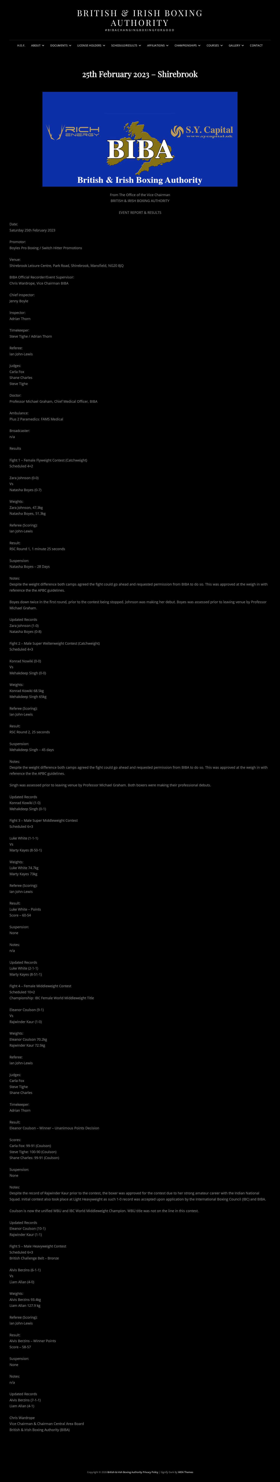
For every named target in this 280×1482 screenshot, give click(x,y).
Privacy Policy (150, 1472)
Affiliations (156, 45)
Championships (186, 45)
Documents (59, 45)
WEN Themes (185, 1472)
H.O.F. (21, 45)
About (35, 45)
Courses (213, 45)
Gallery (234, 45)
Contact (256, 45)
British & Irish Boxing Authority (140, 17)
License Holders (89, 45)
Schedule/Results (124, 45)
